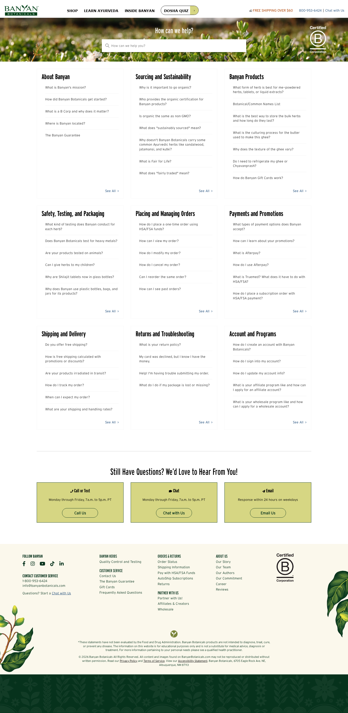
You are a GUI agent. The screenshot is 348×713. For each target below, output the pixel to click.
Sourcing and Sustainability (163, 77)
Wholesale (166, 609)
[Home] (21, 10)
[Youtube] (44, 563)
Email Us (268, 513)
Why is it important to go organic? (165, 87)
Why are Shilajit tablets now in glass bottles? (79, 277)
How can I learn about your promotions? (263, 241)
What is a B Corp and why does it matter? (77, 111)
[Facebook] (25, 563)
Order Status (167, 562)
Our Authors (225, 573)
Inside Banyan (140, 10)
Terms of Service (154, 660)
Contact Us (107, 576)
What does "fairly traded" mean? (164, 173)
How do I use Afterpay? (251, 265)
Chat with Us (334, 10)
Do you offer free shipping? (66, 344)
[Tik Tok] (54, 563)
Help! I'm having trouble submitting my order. (174, 373)
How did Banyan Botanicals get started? (76, 99)
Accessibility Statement (192, 660)
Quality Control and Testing (120, 562)
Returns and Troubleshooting (165, 334)
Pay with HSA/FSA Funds (176, 573)
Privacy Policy (128, 660)
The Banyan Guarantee (62, 135)
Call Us (80, 513)
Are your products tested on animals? (74, 253)
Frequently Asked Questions (120, 592)
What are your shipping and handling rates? (78, 409)
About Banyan (56, 77)
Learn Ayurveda (101, 10)
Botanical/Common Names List (256, 104)
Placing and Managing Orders (165, 213)
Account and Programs (252, 334)
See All (111, 191)
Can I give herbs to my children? (70, 265)
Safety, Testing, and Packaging (73, 213)
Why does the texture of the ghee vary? (263, 149)
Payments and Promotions (256, 213)
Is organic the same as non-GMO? (165, 116)
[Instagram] (34, 563)
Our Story (223, 562)
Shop (72, 10)
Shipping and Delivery (64, 334)
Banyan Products (246, 77)
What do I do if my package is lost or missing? (174, 385)
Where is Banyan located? (65, 123)
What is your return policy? (160, 344)
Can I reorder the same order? (162, 277)
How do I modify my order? (160, 253)
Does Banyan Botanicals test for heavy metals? (81, 241)
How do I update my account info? (259, 373)
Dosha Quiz (176, 10)
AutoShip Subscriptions (175, 578)
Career (221, 584)
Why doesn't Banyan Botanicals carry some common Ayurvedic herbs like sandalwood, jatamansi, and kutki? (172, 144)
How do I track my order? (64, 385)
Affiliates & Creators (173, 603)
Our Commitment (229, 578)
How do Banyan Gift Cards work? (258, 178)
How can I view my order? (159, 241)
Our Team (223, 567)
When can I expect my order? (67, 397)
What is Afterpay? (246, 253)
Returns (164, 584)
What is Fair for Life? (155, 161)
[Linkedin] (63, 563)
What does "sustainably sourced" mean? (170, 128)
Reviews (222, 589)
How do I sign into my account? (257, 361)
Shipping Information (174, 567)
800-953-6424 (310, 10)
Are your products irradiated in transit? (75, 373)
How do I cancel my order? (159, 265)
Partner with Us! (170, 598)
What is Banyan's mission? (65, 87)
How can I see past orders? (160, 289)
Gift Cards (107, 587)
